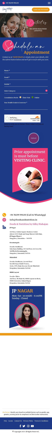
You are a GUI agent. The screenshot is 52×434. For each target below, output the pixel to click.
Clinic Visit (27, 98)
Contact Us (18, 421)
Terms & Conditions (41, 421)
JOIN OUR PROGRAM (41, 9)
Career (10, 421)
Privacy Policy (28, 421)
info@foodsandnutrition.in (23, 220)
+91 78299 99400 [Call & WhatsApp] (28, 215)
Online (36, 98)
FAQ (5, 421)
